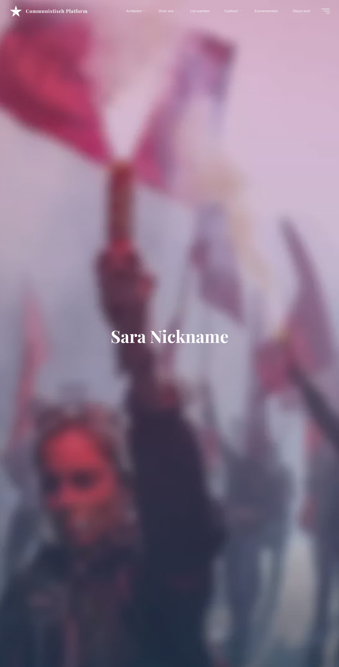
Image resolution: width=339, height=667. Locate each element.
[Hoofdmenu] (325, 11)
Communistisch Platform (57, 11)
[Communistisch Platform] (16, 11)
